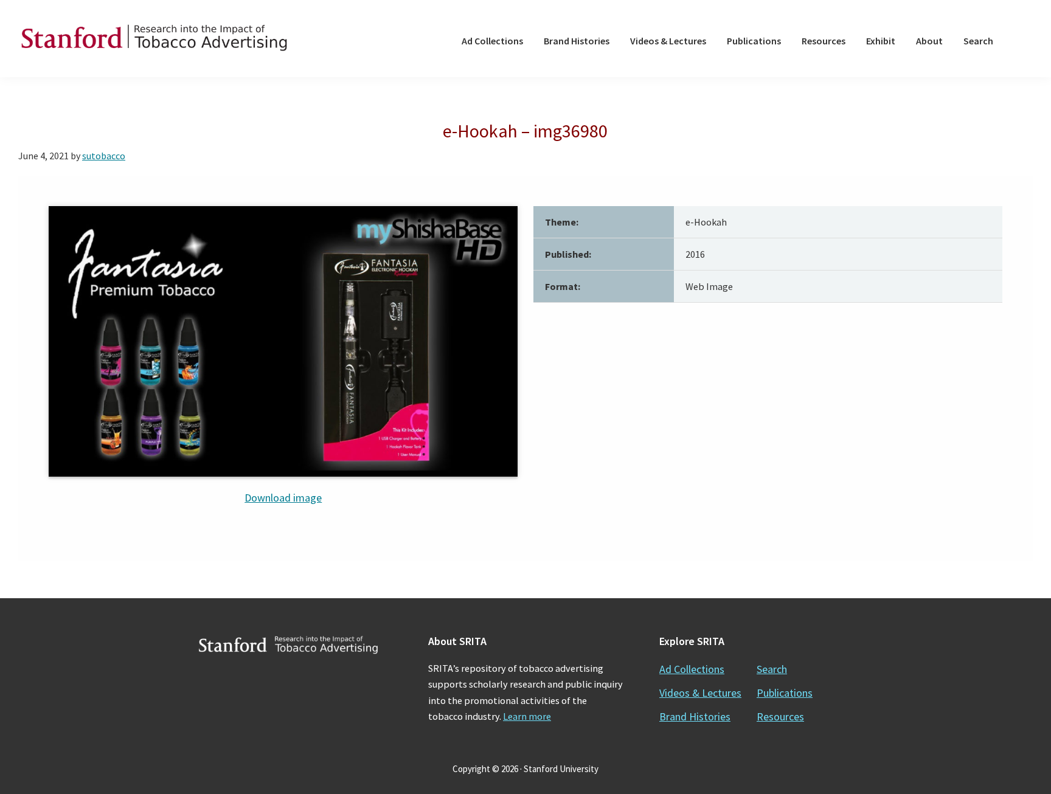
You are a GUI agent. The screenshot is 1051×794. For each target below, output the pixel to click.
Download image (283, 498)
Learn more (527, 716)
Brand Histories (694, 716)
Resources (780, 716)
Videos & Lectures (700, 693)
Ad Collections (691, 669)
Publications (785, 693)
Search (772, 669)
